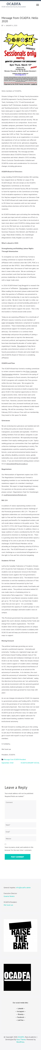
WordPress (20, 1042)
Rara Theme (21, 1039)
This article (21, 346)
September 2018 (7, 763)
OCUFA (11, 323)
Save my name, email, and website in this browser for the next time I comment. (19, 848)
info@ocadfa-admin (23, 887)
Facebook (20, 1017)
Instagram (20, 1011)
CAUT (3, 323)
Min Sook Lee (8, 905)
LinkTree (20, 1020)
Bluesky (20, 1014)
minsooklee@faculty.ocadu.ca (17, 464)
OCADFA (14, 4)
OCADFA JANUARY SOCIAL (30, 763)
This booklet (23, 288)
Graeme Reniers (9, 896)
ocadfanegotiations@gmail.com (15, 495)
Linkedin (20, 1008)
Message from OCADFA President (15, 759)
